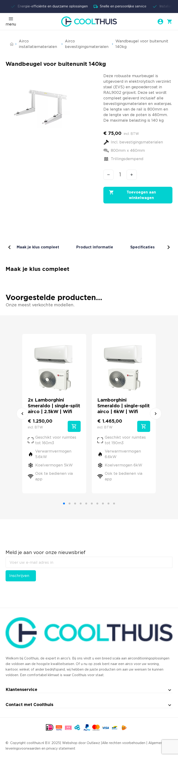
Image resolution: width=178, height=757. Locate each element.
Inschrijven (19, 576)
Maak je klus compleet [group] (38, 247)
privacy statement (60, 748)
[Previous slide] (22, 413)
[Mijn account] (160, 21)
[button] (74, 426)
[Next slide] (156, 413)
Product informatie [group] (94, 247)
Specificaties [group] (142, 247)
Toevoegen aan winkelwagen (141, 195)
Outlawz (93, 743)
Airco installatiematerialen (38, 44)
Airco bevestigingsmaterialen (86, 44)
